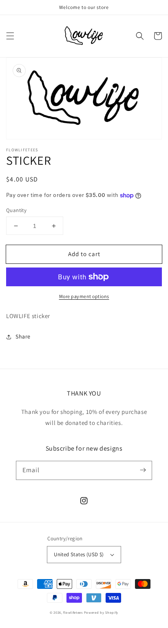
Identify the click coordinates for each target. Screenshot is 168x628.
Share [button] (23, 336)
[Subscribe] (143, 470)
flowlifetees (72, 612)
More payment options (84, 296)
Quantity (16, 210)
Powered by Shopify (101, 612)
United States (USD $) (79, 554)
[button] (10, 36)
